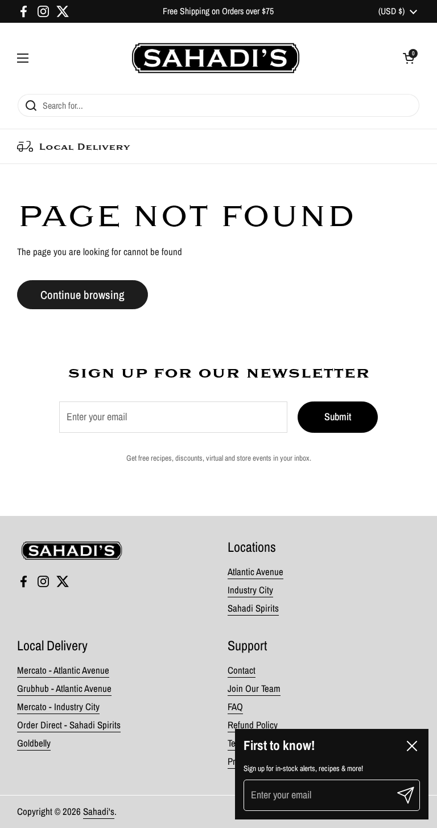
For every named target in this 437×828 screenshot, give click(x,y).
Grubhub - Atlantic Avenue (64, 688)
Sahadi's (98, 811)
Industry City (250, 590)
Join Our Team (254, 688)
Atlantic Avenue (255, 571)
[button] (408, 58)
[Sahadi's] (216, 58)
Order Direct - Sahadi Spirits (69, 725)
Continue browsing (82, 294)
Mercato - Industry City (58, 706)
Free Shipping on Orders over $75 (218, 11)
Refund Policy (253, 725)
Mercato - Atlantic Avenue (63, 670)
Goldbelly (34, 743)
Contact (241, 670)
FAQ (235, 706)
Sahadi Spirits (253, 608)
